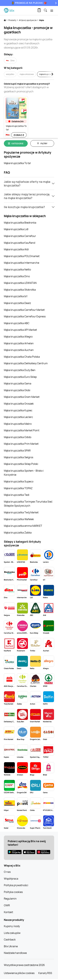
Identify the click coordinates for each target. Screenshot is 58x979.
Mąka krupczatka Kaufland (19, 243)
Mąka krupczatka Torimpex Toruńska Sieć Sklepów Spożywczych (28, 504)
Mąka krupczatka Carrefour (20, 236)
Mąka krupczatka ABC (16, 323)
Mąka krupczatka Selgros (18, 457)
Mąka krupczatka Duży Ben (19, 370)
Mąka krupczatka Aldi (16, 249)
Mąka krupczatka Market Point (21, 430)
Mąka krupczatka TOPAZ (18, 488)
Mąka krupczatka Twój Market (21, 512)
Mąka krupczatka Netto (17, 269)
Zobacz (19, 135)
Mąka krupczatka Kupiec (18, 410)
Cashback (10, 939)
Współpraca (11, 878)
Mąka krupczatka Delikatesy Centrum (26, 363)
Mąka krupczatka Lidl (16, 229)
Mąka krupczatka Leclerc (18, 417)
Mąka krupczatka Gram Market (21, 397)
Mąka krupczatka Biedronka (20, 222)
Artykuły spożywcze (28, 20)
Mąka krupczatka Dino (17, 276)
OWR (7, 905)
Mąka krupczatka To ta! (17, 163)
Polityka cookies (13, 892)
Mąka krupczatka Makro (18, 424)
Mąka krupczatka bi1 (15, 296)
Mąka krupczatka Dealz (17, 303)
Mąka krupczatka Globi (17, 390)
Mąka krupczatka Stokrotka (20, 289)
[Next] (55, 3)
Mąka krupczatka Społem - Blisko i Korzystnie (24, 473)
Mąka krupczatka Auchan (19, 350)
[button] (29, 183)
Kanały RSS (45, 973)
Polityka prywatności (16, 885)
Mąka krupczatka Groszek (19, 403)
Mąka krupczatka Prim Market (21, 443)
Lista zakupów (12, 933)
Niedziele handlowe (15, 953)
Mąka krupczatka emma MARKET (23, 526)
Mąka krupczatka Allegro (18, 336)
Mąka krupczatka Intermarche (21, 262)
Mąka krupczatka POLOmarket (21, 256)
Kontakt (8, 912)
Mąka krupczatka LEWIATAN (20, 283)
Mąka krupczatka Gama (17, 383)
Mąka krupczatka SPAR (17, 450)
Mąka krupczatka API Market (20, 330)
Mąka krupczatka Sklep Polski (21, 464)
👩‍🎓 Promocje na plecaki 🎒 (29, 2)
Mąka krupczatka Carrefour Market (24, 310)
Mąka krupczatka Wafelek (19, 519)
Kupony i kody (12, 926)
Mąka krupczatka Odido (17, 437)
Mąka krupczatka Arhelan (19, 343)
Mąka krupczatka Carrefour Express (25, 316)
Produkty (12, 20)
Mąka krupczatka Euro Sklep (20, 377)
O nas (7, 872)
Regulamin (10, 898)
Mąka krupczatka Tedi (16, 495)
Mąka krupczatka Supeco (18, 481)
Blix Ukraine (11, 946)
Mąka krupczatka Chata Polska (22, 356)
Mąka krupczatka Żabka (18, 532)
